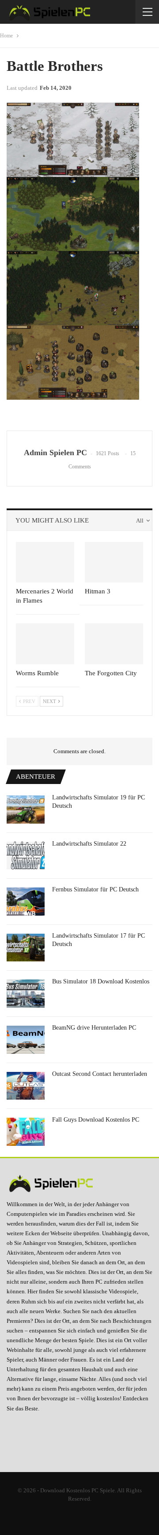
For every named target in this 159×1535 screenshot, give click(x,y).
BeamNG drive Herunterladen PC (94, 1027)
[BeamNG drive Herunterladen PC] (26, 1040)
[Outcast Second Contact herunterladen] (26, 1086)
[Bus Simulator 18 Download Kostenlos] (26, 993)
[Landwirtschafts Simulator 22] (26, 856)
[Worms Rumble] (45, 643)
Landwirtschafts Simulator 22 (89, 843)
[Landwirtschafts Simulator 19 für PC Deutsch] (26, 809)
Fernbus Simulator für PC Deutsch (95, 889)
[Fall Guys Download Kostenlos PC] (26, 1132)
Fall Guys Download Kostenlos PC (95, 1119)
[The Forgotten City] (114, 643)
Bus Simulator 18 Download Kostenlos (100, 981)
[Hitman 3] (114, 562)
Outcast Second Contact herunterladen (99, 1074)
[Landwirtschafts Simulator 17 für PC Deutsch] (26, 948)
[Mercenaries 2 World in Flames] (45, 562)
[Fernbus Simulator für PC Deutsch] (26, 901)
